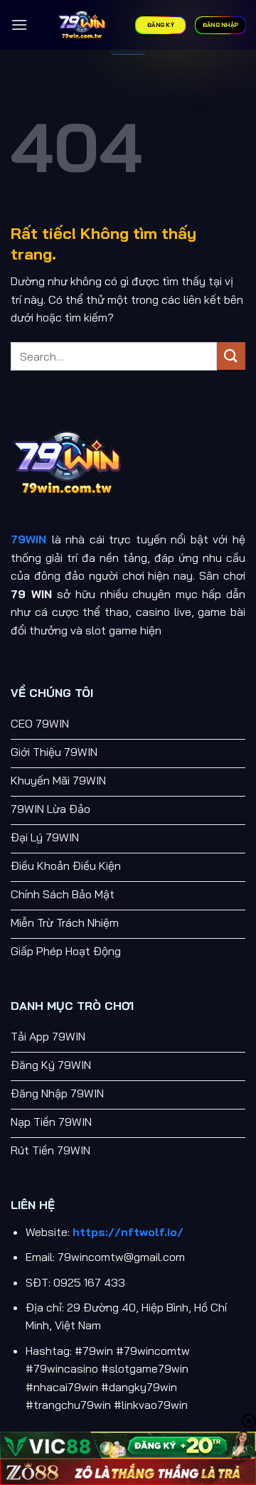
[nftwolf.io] (81, 25)
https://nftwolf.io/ (128, 1232)
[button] (19, 24)
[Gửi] (231, 356)
